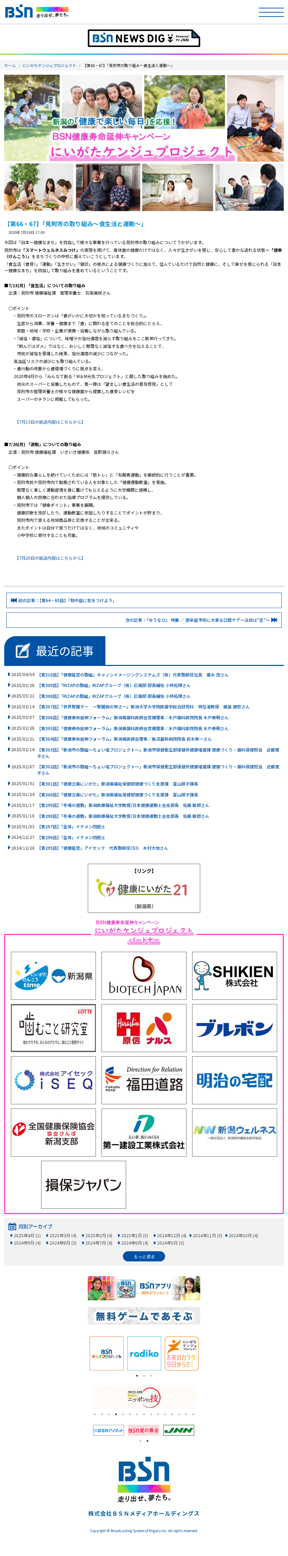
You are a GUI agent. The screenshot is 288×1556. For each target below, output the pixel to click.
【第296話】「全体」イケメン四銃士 (71, 837)
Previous (82, 1353)
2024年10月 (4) (243, 1235)
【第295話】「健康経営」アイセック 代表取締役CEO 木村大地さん (102, 848)
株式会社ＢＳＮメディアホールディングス (143, 1513)
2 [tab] (144, 1375)
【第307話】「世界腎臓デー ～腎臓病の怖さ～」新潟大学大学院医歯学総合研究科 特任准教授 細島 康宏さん (143, 706)
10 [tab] (158, 1414)
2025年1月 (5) (134, 1235)
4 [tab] (115, 1414)
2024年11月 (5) (207, 1235)
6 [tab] (129, 1414)
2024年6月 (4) (134, 1243)
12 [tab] (172, 1414)
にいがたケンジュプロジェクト (49, 65)
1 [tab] (136, 1375)
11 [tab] (165, 1414)
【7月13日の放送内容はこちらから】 (51, 422)
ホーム (10, 65)
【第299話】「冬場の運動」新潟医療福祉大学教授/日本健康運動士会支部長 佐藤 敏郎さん (123, 805)
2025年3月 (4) (63, 1235)
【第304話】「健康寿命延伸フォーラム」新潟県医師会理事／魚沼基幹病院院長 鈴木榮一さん (124, 739)
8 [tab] (144, 1414)
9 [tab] (151, 1414)
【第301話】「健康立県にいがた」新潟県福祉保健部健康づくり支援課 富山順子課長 (117, 784)
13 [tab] (179, 1414)
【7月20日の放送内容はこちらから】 (51, 558)
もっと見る (144, 1256)
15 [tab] (193, 1414)
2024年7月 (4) (98, 1243)
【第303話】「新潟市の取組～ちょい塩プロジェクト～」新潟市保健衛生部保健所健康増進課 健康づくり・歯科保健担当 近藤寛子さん (158, 753)
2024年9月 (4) (27, 1243)
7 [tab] (136, 1414)
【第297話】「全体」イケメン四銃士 (71, 826)
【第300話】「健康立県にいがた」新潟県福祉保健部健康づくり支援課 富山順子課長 (117, 794)
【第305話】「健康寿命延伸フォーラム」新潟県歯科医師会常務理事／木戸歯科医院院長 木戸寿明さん (133, 728)
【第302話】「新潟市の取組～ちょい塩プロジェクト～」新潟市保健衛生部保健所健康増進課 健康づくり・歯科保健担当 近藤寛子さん (158, 769)
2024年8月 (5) (63, 1243)
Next (205, 1353)
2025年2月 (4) (98, 1235)
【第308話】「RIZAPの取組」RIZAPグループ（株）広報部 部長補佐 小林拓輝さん (114, 696)
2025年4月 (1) (27, 1235)
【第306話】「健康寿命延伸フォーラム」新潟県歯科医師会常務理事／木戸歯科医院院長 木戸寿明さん (133, 717)
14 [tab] (186, 1414)
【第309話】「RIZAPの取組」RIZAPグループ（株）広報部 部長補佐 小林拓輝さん (114, 685)
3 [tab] (151, 1375)
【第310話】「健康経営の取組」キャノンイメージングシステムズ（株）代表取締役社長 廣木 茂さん (133, 675)
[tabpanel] (106, 1353)
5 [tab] (122, 1414)
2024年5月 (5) (170, 1243)
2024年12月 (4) (171, 1235)
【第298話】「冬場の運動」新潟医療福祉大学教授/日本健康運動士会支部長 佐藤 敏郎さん (123, 816)
